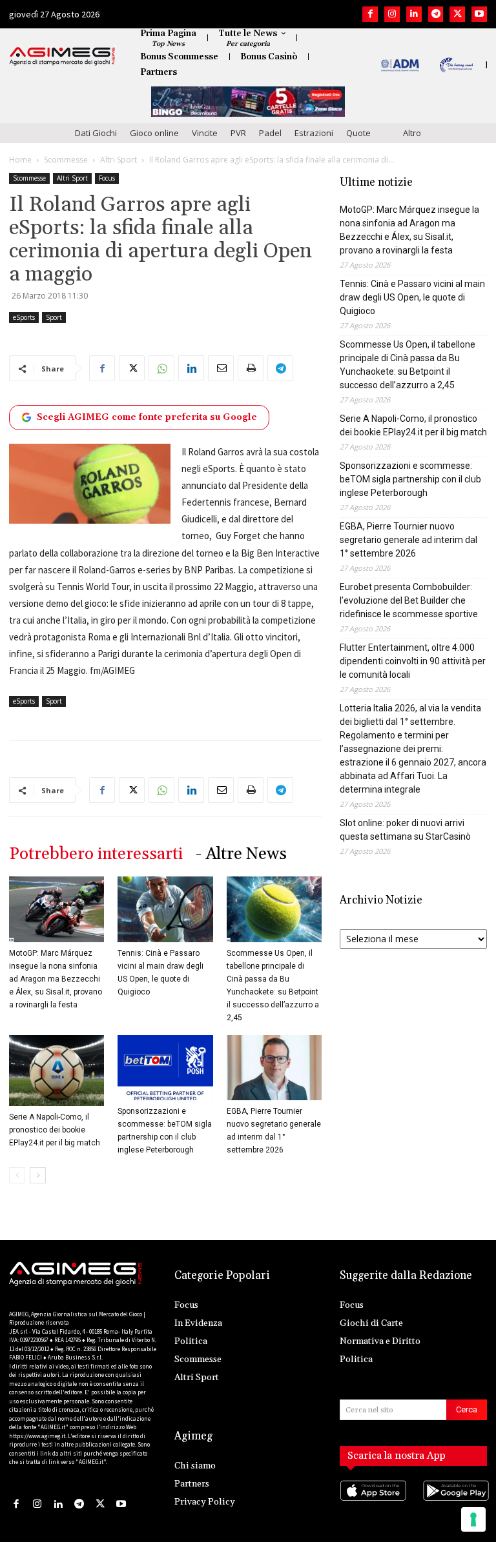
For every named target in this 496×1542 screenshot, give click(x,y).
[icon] (372, 1503)
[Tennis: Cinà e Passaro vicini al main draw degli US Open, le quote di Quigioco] (165, 909)
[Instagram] (392, 14)
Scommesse (66, 159)
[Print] (251, 368)
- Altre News (241, 854)
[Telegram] (436, 14)
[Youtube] (479, 14)
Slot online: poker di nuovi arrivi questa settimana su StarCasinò (405, 830)
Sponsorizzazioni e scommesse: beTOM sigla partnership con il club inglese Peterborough (410, 479)
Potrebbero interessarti (96, 854)
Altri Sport (118, 159)
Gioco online (154, 133)
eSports (24, 317)
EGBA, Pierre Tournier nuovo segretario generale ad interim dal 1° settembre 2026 (408, 539)
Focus (107, 178)
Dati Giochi (96, 133)
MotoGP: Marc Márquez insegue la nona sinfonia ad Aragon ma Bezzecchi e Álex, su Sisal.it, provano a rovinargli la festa (55, 979)
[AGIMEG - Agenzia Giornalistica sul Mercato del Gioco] (62, 56)
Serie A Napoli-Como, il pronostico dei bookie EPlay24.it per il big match (54, 1129)
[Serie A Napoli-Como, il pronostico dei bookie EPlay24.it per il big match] (56, 1070)
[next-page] (38, 1175)
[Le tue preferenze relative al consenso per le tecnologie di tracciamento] (473, 1519)
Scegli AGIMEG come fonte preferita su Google (147, 417)
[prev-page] (17, 1175)
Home (20, 159)
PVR (238, 133)
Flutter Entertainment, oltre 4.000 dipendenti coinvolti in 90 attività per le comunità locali (413, 661)
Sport (54, 317)
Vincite (205, 133)
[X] (457, 14)
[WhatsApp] (161, 368)
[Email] (221, 368)
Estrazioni (313, 133)
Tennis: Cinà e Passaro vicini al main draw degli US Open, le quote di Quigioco (412, 297)
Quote (358, 133)
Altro (412, 133)
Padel (270, 133)
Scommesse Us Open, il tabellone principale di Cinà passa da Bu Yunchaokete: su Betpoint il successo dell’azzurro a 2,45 (407, 364)
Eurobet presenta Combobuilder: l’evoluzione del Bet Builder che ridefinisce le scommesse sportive (409, 600)
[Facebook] (370, 14)
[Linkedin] (414, 14)
